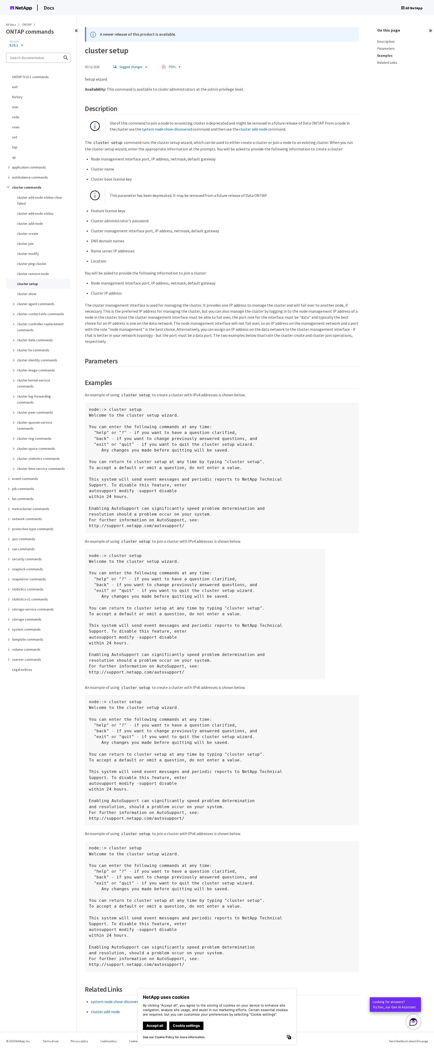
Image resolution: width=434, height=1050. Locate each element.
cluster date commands (35, 340)
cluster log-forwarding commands (34, 399)
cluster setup (27, 284)
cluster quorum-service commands (34, 425)
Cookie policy (108, 1041)
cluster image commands (36, 370)
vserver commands (26, 659)
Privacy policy (79, 1041)
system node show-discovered (167, 129)
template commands (27, 639)
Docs (49, 8)
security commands (27, 559)
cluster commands (26, 187)
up (14, 157)
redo (15, 117)
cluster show (26, 294)
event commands (25, 478)
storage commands (26, 619)
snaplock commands (27, 569)
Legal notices (22, 669)
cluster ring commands (34, 438)
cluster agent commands (36, 304)
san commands (23, 549)
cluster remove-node (33, 273)
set (14, 137)
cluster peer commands (35, 412)
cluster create (27, 233)
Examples (385, 55)
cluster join (25, 243)
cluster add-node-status (35, 213)
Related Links (387, 62)
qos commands (23, 539)
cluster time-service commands (41, 468)
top (14, 147)
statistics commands (27, 589)
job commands (23, 488)
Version (14, 41)
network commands (27, 519)
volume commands (26, 649)
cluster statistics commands (38, 458)
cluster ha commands (33, 350)
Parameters (386, 48)
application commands (29, 167)
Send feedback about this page (408, 1041)
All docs (11, 24)
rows (16, 127)
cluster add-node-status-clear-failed (40, 200)
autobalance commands (30, 177)
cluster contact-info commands (40, 314)
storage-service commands (33, 609)
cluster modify (28, 253)
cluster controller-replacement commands (40, 327)
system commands (26, 629)
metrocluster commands (30, 509)
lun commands (23, 498)
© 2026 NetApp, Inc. (18, 1041)
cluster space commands (36, 448)
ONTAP (27, 24)
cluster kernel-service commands (33, 383)
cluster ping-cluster (31, 263)
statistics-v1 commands (30, 599)
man (15, 107)
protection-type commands (32, 529)
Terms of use (51, 1041)
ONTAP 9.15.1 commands (30, 77)
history (17, 97)
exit (15, 87)
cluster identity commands (37, 360)
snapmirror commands (29, 579)
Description (386, 41)
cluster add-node (30, 223)
